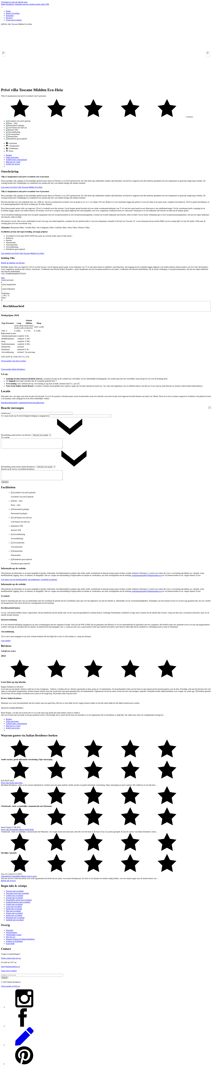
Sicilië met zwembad (14, 909)
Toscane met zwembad (15, 891)
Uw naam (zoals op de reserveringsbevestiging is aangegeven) (25, 416)
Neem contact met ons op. (11, 958)
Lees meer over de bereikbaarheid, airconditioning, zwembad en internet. (29, 579)
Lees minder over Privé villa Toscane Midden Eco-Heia (22, 253)
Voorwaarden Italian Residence (13, 369)
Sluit (3, 278)
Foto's (31, 403)
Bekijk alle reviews (8, 881)
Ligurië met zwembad (14, 898)
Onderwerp (5, 413)
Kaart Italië (10, 944)
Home (8, 11)
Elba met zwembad (13, 911)
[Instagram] (24, 1007)
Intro (3, 403)
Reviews (9, 18)
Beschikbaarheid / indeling (15, 403)
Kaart (35, 403)
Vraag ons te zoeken (14, 20)
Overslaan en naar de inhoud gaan (14, 2)
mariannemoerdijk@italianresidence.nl (147, 575)
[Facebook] (24, 1026)
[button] (208, 54)
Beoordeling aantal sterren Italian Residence (18, 467)
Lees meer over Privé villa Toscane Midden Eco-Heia (21, 187)
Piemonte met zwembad (15, 918)
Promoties (10, 16)
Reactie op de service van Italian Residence (17, 469)
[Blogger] (24, 1045)
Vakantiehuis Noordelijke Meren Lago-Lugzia (19, 876)
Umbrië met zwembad (14, 895)
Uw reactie (5, 437)
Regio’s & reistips (13, 13)
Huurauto (9, 930)
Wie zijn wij (10, 937)
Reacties (41, 403)
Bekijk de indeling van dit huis (13, 263)
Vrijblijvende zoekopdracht (16, 160)
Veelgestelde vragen (13, 935)
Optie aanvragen (12, 157)
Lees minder (6, 641)
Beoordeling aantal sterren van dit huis (16, 435)
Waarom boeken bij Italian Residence (20, 939)
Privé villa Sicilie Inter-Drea (12, 783)
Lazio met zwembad (14, 907)
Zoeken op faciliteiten (14, 941)
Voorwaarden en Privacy (10, 986)
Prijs (27, 403)
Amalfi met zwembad (14, 904)
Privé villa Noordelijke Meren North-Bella (17, 829)
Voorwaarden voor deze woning (13, 361)
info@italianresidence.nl (10, 966)
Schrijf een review (13, 164)
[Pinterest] (24, 1064)
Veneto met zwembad (14, 913)
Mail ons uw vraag (13, 162)
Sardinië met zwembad (15, 920)
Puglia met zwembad (14, 915)
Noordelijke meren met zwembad (19, 900)
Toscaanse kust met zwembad (17, 893)
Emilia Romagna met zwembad (18, 902)
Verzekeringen (11, 932)
